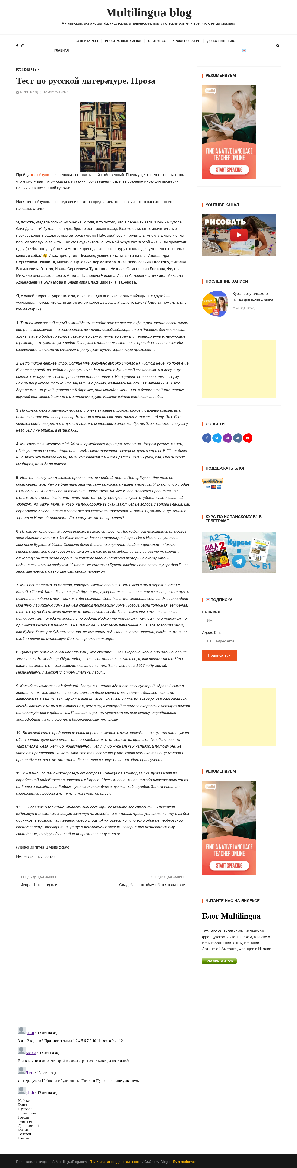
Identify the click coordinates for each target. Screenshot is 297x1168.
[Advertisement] (239, 369)
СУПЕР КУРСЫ (87, 41)
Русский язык (27, 69)
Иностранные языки (123, 41)
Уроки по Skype (186, 41)
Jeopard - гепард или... (40, 885)
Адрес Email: (213, 633)
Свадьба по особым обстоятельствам (152, 885)
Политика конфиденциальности (115, 1162)
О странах (157, 41)
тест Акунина (42, 175)
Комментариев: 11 (57, 92)
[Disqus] (103, 962)
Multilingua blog (148, 12)
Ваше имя (211, 612)
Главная (61, 50)
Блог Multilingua (231, 916)
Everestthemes (185, 1162)
